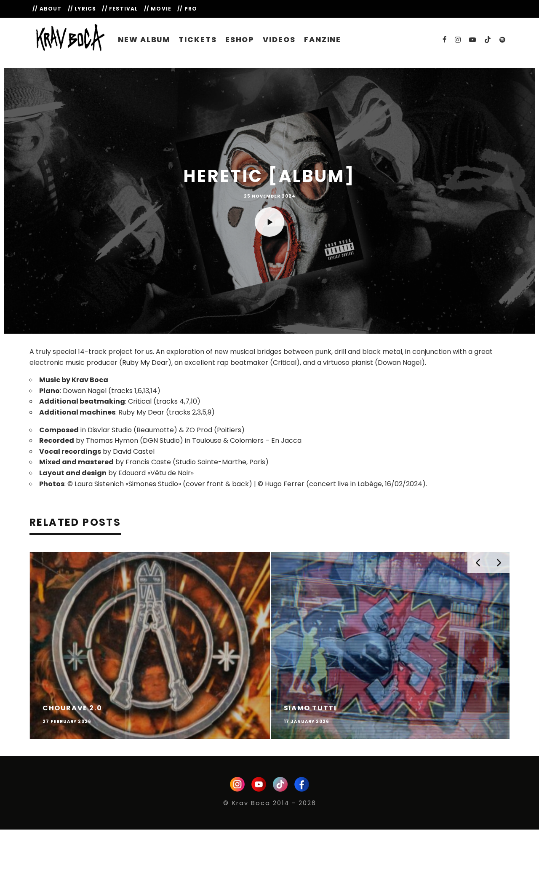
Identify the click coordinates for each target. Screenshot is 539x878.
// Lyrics (82, 8)
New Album (144, 40)
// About (47, 8)
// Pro (187, 8)
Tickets (197, 40)
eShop (240, 40)
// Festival (120, 8)
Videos (279, 40)
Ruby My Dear (145, 362)
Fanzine (322, 40)
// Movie (158, 8)
